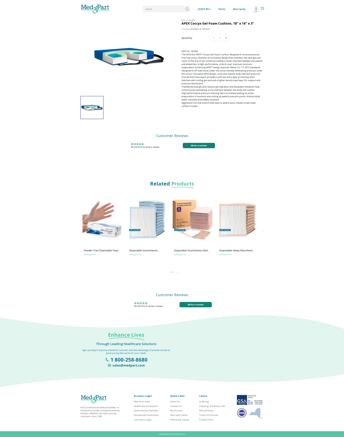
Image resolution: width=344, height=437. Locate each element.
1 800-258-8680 (129, 359)
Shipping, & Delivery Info (212, 406)
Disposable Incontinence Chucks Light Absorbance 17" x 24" (147, 250)
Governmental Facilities (146, 410)
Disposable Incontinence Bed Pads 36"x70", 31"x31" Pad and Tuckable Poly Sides (191, 250)
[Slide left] (166, 272)
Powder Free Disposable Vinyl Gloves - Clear (101, 250)
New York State (142, 401)
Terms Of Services (208, 415)
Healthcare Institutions (146, 406)
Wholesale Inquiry (179, 419)
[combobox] (166, 9)
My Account (176, 410)
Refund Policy (206, 410)
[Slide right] (178, 272)
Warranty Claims (179, 415)
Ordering (204, 401)
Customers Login (143, 419)
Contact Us (176, 406)
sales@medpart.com (128, 365)
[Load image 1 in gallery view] (91, 107)
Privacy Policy (206, 419)
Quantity (187, 37)
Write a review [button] (199, 145)
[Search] (187, 9)
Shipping (185, 29)
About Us (175, 401)
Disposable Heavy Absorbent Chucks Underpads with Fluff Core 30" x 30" (236, 250)
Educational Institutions (146, 415)
